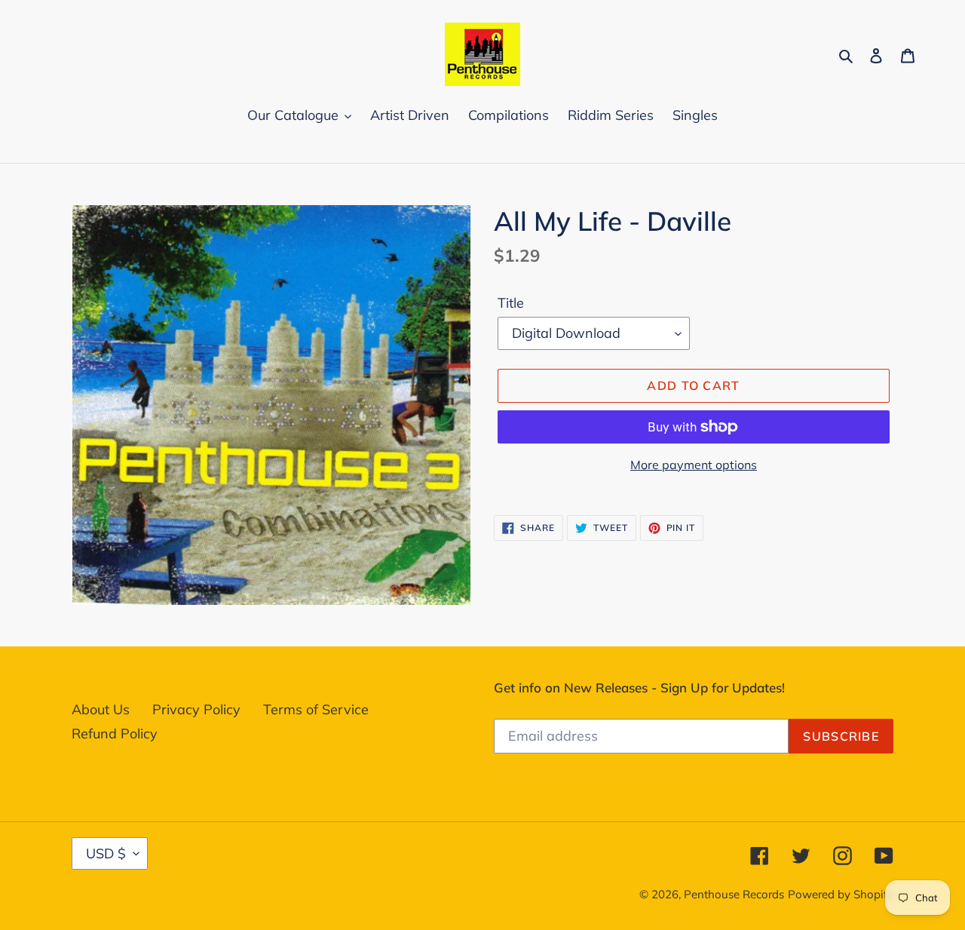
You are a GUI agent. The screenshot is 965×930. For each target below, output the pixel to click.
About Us (101, 709)
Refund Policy (115, 733)
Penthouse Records (734, 894)
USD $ (106, 853)
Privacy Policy (196, 709)
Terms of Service (316, 709)
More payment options (693, 464)
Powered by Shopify (840, 894)
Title (511, 303)
